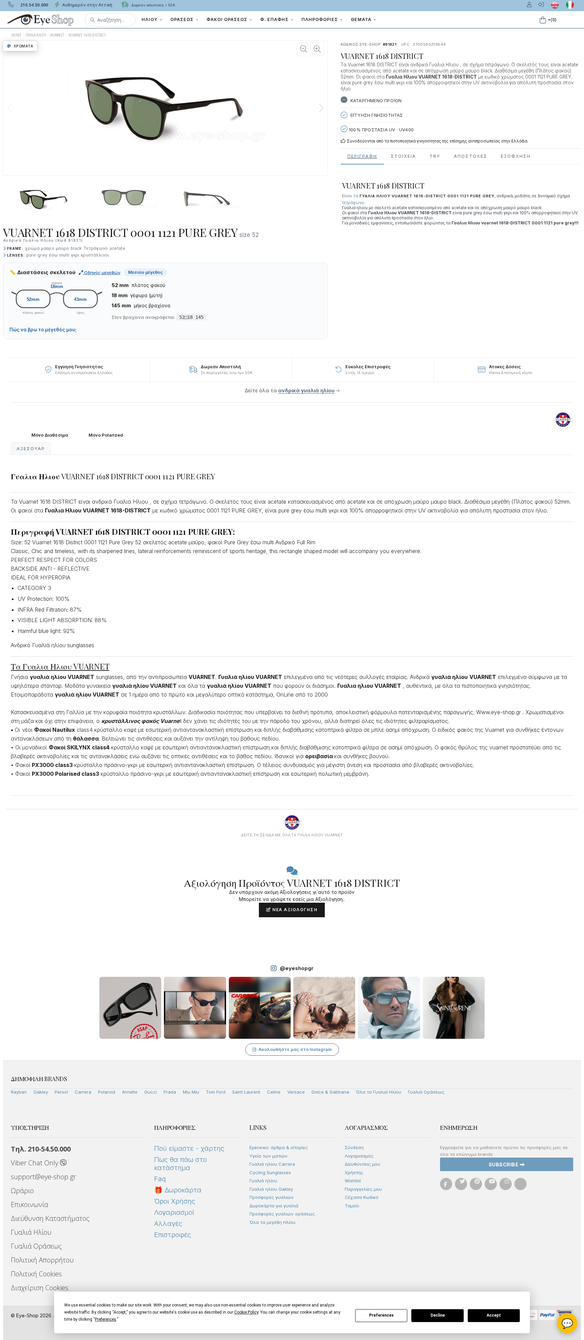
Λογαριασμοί (174, 1212)
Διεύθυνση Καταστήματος (50, 1218)
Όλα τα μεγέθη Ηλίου (272, 1222)
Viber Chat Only (35, 1162)
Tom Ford (215, 1092)
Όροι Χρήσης (174, 1201)
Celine (274, 1092)
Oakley (40, 1092)
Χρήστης (354, 1172)
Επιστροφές (172, 1235)
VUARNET (57, 35)
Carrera (83, 1092)
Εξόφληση (516, 156)
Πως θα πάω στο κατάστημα (180, 1164)
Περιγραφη (362, 156)
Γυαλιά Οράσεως (426, 1092)
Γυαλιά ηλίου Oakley (271, 1189)
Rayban (19, 1092)
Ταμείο (352, 1205)
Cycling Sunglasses (270, 1172)
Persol (61, 1092)
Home (16, 35)
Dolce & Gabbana (330, 1092)
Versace (296, 1092)
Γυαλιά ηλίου (263, 1180)
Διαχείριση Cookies (39, 1287)
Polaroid (106, 1092)
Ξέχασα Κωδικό (362, 1197)
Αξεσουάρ (31, 448)
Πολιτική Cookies (36, 1273)
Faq (160, 1179)
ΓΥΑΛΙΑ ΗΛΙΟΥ (36, 35)
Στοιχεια (403, 156)
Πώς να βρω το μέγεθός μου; (43, 329)
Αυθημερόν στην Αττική (86, 4)
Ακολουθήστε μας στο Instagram (295, 1049)
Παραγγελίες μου (363, 1189)
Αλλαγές (168, 1224)
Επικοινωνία (29, 1204)
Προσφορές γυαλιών (271, 1197)
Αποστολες (470, 156)
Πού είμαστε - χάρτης (189, 1148)
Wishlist (353, 1180)
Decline (438, 1315)
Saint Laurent (246, 1092)
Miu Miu (191, 1092)
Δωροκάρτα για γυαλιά (273, 1205)
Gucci (150, 1092)
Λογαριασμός (359, 1156)
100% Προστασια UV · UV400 (380, 129)
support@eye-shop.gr (43, 1176)
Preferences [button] (105, 1319)
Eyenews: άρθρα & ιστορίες (278, 1147)
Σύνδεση (354, 1147)
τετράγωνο (353, 202)
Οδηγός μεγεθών (102, 272)
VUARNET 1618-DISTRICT (87, 35)
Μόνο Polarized (106, 435)
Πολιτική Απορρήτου (42, 1260)
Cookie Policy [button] (246, 1312)
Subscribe (504, 1164)
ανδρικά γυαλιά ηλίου (306, 390)
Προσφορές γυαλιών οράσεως (282, 1213)
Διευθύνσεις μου (362, 1164)
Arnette (130, 1092)
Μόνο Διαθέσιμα (49, 435)
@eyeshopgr (297, 968)
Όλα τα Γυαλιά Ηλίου (378, 1092)
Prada (170, 1092)
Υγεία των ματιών (268, 1156)
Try (435, 156)
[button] (110, 19)
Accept (494, 1315)
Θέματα (362, 19)
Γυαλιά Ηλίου (31, 1232)
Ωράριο (22, 1190)
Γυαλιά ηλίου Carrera (272, 1164)
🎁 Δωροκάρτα (177, 1190)
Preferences (381, 1315)
